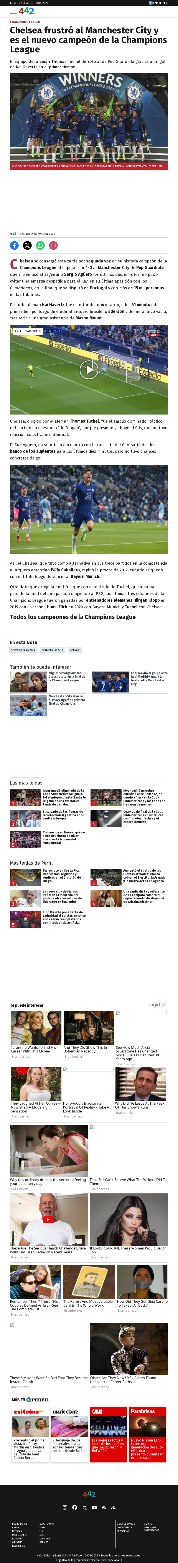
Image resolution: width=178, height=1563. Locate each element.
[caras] (108, 1412)
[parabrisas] (147, 1412)
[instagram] (65, 1508)
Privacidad (123, 1531)
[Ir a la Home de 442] (26, 13)
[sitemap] (113, 1508)
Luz (42, 1531)
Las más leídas (26, 783)
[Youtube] (94, 1508)
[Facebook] (74, 1508)
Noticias (17, 1531)
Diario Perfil (19, 1524)
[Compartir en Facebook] (14, 245)
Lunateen (45, 1538)
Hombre (16, 1538)
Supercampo (47, 1524)
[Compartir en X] (27, 245)
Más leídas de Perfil (31, 863)
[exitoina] (30, 1412)
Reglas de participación (152, 1529)
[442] (89, 1494)
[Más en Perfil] (37, 1400)
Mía (41, 1535)
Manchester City (52, 649)
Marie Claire (19, 1535)
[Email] (53, 245)
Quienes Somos (126, 1524)
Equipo (148, 1524)
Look (42, 1527)
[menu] (13, 11)
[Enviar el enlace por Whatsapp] (40, 245)
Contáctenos (124, 1527)
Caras (15, 1527)
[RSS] (104, 1508)
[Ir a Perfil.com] (158, 4)
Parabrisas (18, 1546)
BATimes (44, 1542)
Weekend (17, 1542)
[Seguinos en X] (84, 1508)
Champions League (23, 649)
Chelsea (75, 649)
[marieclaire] (69, 1412)
